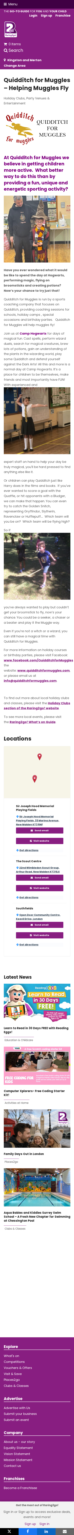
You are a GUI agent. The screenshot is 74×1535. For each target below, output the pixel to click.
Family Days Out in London (24, 1154)
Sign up (30, 1524)
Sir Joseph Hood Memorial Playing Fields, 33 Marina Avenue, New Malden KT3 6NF (37, 820)
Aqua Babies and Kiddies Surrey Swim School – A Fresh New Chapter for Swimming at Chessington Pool (37, 1217)
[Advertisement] (37, 1286)
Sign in (44, 1524)
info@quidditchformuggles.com (30, 680)
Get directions (28, 850)
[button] (10, 4)
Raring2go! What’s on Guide (33, 722)
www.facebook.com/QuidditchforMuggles (38, 660)
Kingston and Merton (24, 60)
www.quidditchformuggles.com (43, 670)
